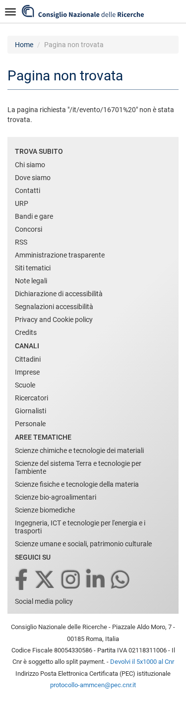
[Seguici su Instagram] (71, 580)
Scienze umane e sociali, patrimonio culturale (83, 544)
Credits (26, 332)
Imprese (27, 372)
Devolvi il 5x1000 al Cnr (142, 661)
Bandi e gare (34, 216)
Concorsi (28, 229)
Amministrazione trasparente (60, 255)
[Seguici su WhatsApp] (121, 580)
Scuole (25, 385)
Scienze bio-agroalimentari (55, 497)
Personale (30, 424)
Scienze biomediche (45, 510)
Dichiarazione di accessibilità (59, 294)
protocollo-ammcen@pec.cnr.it (93, 685)
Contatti (27, 190)
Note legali (31, 281)
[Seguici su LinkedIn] (96, 580)
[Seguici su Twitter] (45, 580)
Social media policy (44, 601)
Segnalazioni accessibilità (54, 307)
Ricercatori (31, 398)
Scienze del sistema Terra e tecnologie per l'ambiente (78, 467)
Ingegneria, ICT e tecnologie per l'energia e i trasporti (80, 527)
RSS (21, 242)
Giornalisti (30, 411)
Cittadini (28, 359)
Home (24, 45)
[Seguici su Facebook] (22, 580)
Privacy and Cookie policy (54, 319)
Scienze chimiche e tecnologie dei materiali (79, 450)
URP (21, 203)
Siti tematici (33, 268)
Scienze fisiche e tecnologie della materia (77, 484)
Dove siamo (33, 178)
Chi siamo (30, 165)
